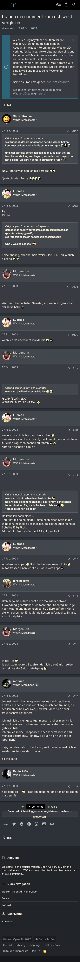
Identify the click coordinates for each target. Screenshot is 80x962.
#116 (75, 696)
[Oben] (39, 951)
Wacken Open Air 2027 (17, 939)
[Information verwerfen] (72, 40)
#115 (75, 644)
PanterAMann (22, 771)
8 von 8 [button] (52, 806)
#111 (75, 430)
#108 (75, 286)
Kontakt (6, 905)
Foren (5, 898)
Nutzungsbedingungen (29, 945)
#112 (75, 474)
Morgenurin (21, 271)
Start (33, 950)
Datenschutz (52, 945)
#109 (75, 334)
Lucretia (18, 191)
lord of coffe (21, 580)
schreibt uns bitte (58, 82)
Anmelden (8, 921)
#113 (75, 559)
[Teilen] (68, 131)
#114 (75, 595)
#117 (75, 786)
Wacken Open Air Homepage (19, 891)
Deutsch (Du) (46, 939)
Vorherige (37, 806)
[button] (6, 4)
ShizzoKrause (22, 116)
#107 (75, 206)
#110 (75, 367)
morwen (10, 28)
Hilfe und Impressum (15, 950)
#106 (75, 131)
